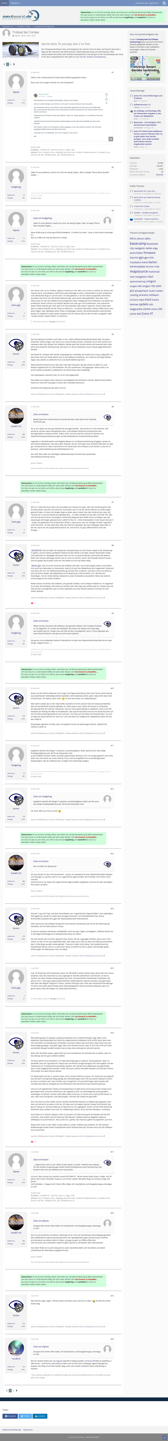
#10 (112, 688)
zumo (147, 309)
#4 (113, 285)
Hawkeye (137, 107)
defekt (149, 248)
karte (145, 262)
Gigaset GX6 (61, 1361)
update (143, 304)
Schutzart (88, 1361)
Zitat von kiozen (40, 414)
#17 (112, 1152)
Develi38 (159, 174)
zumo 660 (135, 313)
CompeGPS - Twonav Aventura (146, 219)
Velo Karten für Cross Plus (144, 191)
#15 (112, 968)
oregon (151, 281)
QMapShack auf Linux (94, 394)
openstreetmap (138, 281)
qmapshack (141, 290)
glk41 (135, 101)
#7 (113, 502)
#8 (113, 545)
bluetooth (152, 243)
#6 (113, 406)
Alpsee (17, 35)
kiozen (136, 119)
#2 (113, 167)
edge (155, 248)
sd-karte (143, 295)
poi (132, 291)
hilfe (151, 257)
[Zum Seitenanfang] (164, 1437)
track (148, 299)
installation (135, 262)
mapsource (139, 271)
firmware (149, 253)
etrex (133, 253)
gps (141, 257)
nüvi (150, 276)
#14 (112, 908)
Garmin (134, 257)
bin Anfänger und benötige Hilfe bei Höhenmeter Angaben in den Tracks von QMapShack (147, 113)
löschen (150, 266)
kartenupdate (137, 266)
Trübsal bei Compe (141, 206)
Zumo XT (147, 313)
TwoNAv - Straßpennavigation (146, 212)
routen (159, 290)
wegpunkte (136, 309)
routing (134, 295)
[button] (10, 1416)
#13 (112, 853)
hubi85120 (37, 550)
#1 (113, 72)
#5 (113, 334)
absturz (141, 238)
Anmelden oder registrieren (147, 3)
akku (148, 238)
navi (132, 276)
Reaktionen (11, 100)
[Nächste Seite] (14, 64)
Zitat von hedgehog (42, 218)
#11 (112, 745)
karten (153, 262)
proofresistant (138, 128)
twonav (134, 304)
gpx (146, 257)
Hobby (136, 147)
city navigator (137, 248)
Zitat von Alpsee (41, 1220)
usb (151, 304)
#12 (112, 789)
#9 (113, 613)
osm (158, 286)
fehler (139, 253)
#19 (112, 1296)
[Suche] (164, 3)
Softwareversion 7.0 (142, 104)
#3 (113, 210)
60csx (133, 238)
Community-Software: (84, 1437)
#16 (112, 1033)
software (154, 295)
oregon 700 (148, 286)
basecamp (138, 243)
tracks (155, 299)
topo (141, 299)
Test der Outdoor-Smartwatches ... (93, 57)
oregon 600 (136, 286)
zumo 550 (156, 309)
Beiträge (10, 103)
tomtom (134, 299)
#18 (112, 1213)
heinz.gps (52, 321)
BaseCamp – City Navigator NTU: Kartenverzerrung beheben (147, 123)
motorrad (153, 271)
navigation (141, 276)
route (152, 290)
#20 (112, 1339)
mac (157, 266)
